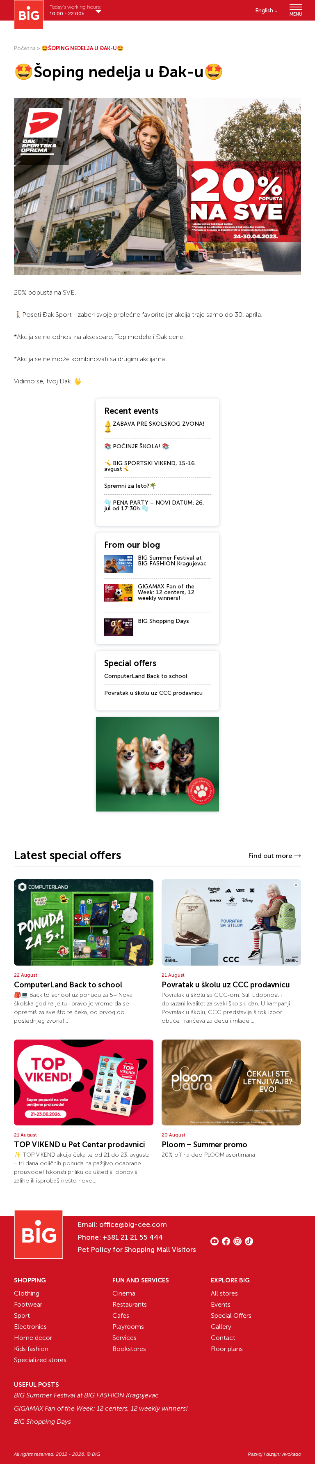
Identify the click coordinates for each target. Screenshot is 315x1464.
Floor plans (227, 1349)
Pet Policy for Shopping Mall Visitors (137, 1249)
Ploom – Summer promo (204, 1144)
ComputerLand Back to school (145, 676)
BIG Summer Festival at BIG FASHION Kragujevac (172, 560)
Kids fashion (31, 1349)
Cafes (120, 1315)
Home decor (33, 1338)
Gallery (221, 1326)
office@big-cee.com (133, 1224)
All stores (224, 1293)
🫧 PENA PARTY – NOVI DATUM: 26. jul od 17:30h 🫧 (154, 505)
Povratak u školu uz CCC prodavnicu (153, 692)
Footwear (28, 1304)
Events (221, 1304)
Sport (22, 1315)
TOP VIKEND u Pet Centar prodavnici (79, 1144)
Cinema (123, 1293)
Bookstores (129, 1349)
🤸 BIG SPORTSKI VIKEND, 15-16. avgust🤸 (150, 466)
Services (124, 1338)
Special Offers (231, 1315)
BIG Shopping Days (163, 621)
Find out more (270, 856)
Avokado (291, 1454)
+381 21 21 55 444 (133, 1237)
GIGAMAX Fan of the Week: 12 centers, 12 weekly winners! (166, 592)
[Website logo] (28, 15)
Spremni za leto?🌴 (130, 485)
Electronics (30, 1326)
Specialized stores (40, 1360)
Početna (25, 48)
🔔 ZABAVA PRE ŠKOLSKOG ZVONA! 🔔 (154, 426)
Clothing (26, 1293)
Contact (223, 1338)
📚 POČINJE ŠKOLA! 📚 (136, 446)
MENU (295, 14)
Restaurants (129, 1304)
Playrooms (128, 1326)
